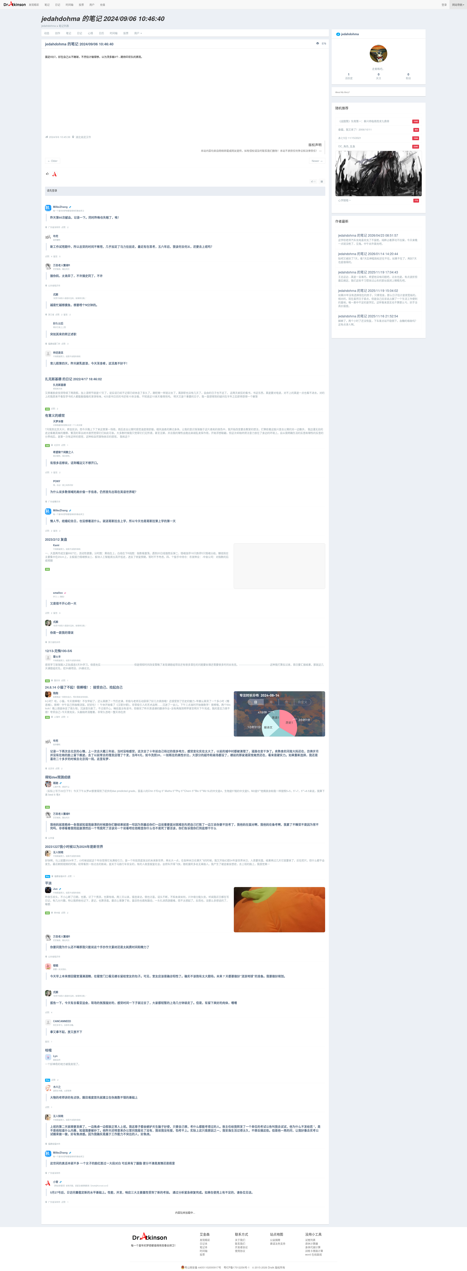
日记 (57, 4)
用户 (91, 4)
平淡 (48, 883)
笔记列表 (64, 26)
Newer (317, 161)
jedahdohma (48, 26)
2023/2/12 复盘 (56, 539)
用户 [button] (137, 33)
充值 (102, 4)
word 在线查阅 (313, 1254)
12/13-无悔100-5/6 (58, 650)
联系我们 (240, 1243)
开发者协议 (241, 1247)
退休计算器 (311, 1243)
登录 (444, 4)
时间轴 (69, 4)
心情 (90, 33)
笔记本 (203, 1247)
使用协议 (240, 1251)
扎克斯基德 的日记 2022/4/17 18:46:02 (73, 379)
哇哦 (48, 1050)
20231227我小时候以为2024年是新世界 (74, 846)
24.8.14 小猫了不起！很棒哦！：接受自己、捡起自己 (84, 687)
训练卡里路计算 (314, 1251)
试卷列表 (310, 1240)
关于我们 (240, 1240)
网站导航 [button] (457, 4)
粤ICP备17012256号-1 (237, 1267)
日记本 (203, 1243)
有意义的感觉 (55, 415)
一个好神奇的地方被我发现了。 (63, 1064)
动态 (46, 33)
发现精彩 (34, 4)
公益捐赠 (275, 1240)
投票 (81, 4)
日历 (101, 33)
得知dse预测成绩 (57, 777)
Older (52, 161)
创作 (57, 33)
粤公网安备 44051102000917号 (203, 1267)
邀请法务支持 (277, 1243)
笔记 (47, 4)
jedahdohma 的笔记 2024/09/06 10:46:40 (79, 43)
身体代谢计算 (313, 1247)
